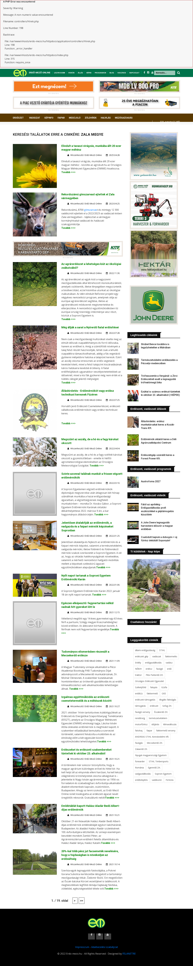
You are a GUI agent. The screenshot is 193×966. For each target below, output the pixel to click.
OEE (164, 693)
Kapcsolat (134, 73)
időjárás (155, 724)
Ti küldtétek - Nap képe (145, 551)
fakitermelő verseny (165, 730)
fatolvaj (138, 730)
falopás (153, 687)
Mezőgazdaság (124, 118)
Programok (100, 73)
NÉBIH (138, 668)
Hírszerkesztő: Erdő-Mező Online (86, 155)
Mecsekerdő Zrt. (155, 742)
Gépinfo (48, 118)
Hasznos (121, 73)
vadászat (156, 656)
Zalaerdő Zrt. (141, 749)
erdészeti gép (141, 656)
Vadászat (34, 118)
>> (81, 900)
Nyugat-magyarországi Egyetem (151, 755)
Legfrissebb (59, 73)
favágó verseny (142, 712)
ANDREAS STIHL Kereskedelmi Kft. (152, 736)
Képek (88, 73)
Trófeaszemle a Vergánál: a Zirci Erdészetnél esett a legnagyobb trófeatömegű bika (159, 379)
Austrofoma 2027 (150, 481)
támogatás (140, 705)
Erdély (138, 662)
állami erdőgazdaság (145, 650)
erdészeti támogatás (145, 699)
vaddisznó (157, 779)
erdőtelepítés (141, 779)
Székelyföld (140, 687)
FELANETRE (129, 953)
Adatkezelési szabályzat (104, 947)
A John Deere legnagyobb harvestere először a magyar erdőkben (157, 526)
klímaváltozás (170, 724)
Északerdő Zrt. (161, 712)
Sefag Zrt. (167, 705)
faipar (149, 730)
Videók (71, 73)
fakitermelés (171, 656)
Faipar (61, 118)
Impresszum (82, 947)
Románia (139, 767)
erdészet (154, 705)
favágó (159, 668)
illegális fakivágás (167, 699)
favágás (139, 742)
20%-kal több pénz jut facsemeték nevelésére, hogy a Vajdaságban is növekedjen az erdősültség (90, 855)
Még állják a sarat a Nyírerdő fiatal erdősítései (90, 327)
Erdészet (18, 118)
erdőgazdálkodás (153, 662)
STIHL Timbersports (158, 761)
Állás (80, 73)
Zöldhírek (90, 118)
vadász (169, 662)
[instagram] (148, 72)
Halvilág (106, 118)
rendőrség (140, 718)
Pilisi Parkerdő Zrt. (154, 675)
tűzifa (164, 687)
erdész (149, 668)
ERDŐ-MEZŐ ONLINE (39, 72)
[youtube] (152, 72)
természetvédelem (158, 718)
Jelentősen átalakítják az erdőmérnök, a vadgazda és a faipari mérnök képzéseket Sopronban (87, 526)
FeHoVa (169, 779)
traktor (138, 675)
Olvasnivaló (21, 129)
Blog (111, 73)
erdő (169, 668)
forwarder (140, 761)
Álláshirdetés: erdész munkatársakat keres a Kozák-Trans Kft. (158, 425)
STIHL (162, 650)
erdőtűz (139, 693)
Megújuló (75, 118)
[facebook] (145, 72)
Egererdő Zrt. (154, 767)
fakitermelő (152, 693)
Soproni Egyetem (163, 773)
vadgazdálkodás (143, 773)
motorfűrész (141, 724)
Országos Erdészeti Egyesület (149, 681)
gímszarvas (90, 209)
